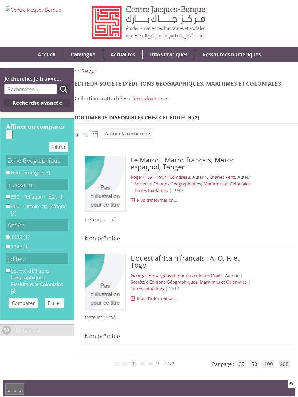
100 (268, 364)
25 (241, 364)
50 (254, 364)
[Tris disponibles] (95, 133)
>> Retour (85, 71)
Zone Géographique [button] (34, 160)
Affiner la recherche (127, 133)
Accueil (47, 54)
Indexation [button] (22, 184)
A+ (21, 391)
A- (9, 391)
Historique (27, 330)
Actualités (123, 54)
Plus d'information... (157, 200)
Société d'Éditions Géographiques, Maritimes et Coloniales (192, 184)
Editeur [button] (17, 259)
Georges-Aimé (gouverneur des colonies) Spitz (177, 275)
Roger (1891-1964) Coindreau (160, 177)
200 (284, 364)
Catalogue (83, 54)
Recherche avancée (37, 102)
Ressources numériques (232, 54)
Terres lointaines (150, 98)
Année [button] (16, 225)
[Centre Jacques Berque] (33, 9)
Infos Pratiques (168, 54)
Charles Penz (222, 177)
